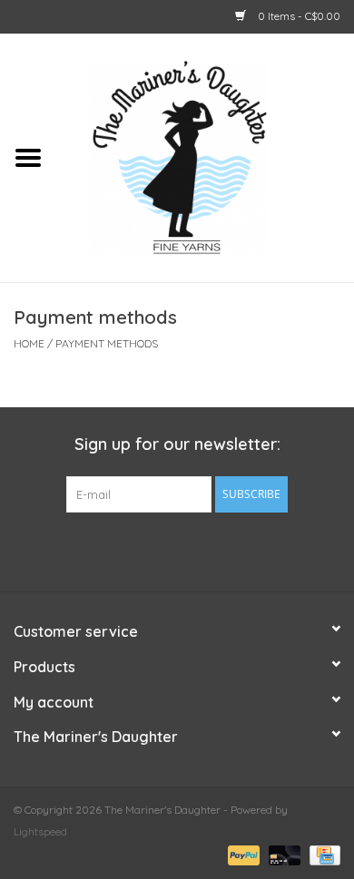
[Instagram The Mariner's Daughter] (209, 549)
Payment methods (106, 343)
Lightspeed (40, 831)
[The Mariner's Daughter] (205, 156)
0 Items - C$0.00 (297, 16)
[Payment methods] (241, 854)
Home (29, 343)
